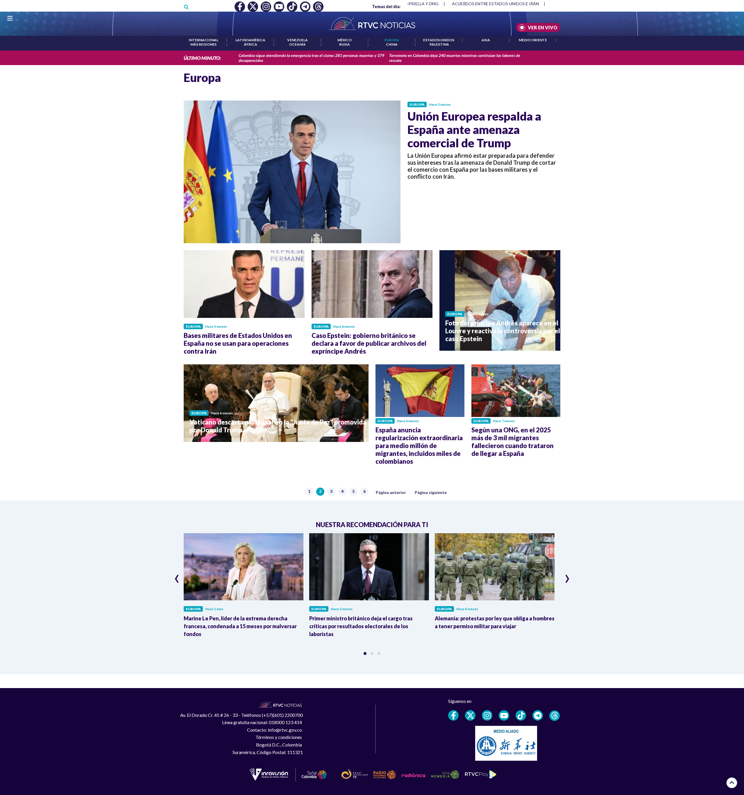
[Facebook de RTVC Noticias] (453, 715)
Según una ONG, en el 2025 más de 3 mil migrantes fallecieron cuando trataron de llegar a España (512, 441)
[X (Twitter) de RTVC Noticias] (470, 715)
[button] (365, 653)
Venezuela (297, 40)
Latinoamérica (250, 40)
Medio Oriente (533, 40)
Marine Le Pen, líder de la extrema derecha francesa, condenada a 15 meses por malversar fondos (240, 626)
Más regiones (203, 44)
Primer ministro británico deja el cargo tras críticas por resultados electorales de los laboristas (361, 626)
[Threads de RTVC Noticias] (554, 715)
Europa (391, 40)
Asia (486, 40)
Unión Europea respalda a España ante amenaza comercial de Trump (474, 129)
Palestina (439, 44)
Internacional (203, 40)
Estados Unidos (438, 40)
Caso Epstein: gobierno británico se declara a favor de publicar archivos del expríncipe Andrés (369, 343)
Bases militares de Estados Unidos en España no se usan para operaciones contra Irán (238, 343)
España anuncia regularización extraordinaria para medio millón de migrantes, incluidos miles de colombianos (419, 445)
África (250, 44)
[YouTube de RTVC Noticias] (504, 715)
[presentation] (177, 576)
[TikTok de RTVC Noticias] (521, 715)
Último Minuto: (202, 58)
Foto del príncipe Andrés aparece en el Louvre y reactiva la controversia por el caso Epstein (502, 331)
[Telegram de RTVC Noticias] (537, 715)
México (344, 40)
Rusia (344, 44)
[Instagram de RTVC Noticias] (487, 715)
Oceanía (297, 44)
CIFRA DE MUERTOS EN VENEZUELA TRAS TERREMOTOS (506, 3)
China (392, 44)
